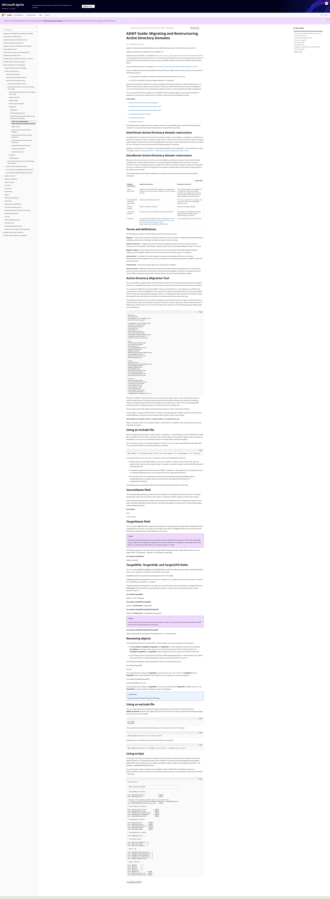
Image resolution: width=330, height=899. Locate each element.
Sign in (326, 15)
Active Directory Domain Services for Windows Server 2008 (148, 28)
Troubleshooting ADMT (137, 118)
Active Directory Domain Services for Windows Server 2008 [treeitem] (22, 93)
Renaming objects (299, 49)
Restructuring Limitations (145, 151)
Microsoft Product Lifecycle (53, 21)
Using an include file (300, 40)
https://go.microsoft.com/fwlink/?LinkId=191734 (180, 67)
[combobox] (19, 29)
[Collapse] (36, 26)
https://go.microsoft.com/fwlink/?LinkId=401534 (186, 56)
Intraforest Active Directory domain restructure (307, 33)
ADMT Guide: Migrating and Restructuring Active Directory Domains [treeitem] (23, 122)
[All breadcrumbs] (127, 28)
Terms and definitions (300, 35)
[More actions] (202, 28)
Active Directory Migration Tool (303, 38)
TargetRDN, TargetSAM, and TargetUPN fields (307, 47)
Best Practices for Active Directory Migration (144, 103)
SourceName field (299, 42)
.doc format (159, 67)
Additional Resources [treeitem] (18, 152)
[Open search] (321, 15)
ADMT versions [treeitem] (16, 126)
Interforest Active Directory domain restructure (308, 31)
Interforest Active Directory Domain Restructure (145, 106)
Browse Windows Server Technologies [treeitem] (16, 68)
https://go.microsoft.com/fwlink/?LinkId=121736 (172, 151)
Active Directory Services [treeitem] (13, 74)
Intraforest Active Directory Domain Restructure (145, 110)
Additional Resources (136, 122)
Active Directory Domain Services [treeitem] (17, 84)
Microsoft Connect (162, 56)
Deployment (170, 28)
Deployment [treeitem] (13, 110)
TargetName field (299, 44)
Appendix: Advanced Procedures (140, 114)
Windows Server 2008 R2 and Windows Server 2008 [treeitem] (18, 33)
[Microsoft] (3, 15)
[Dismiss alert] (326, 3)
